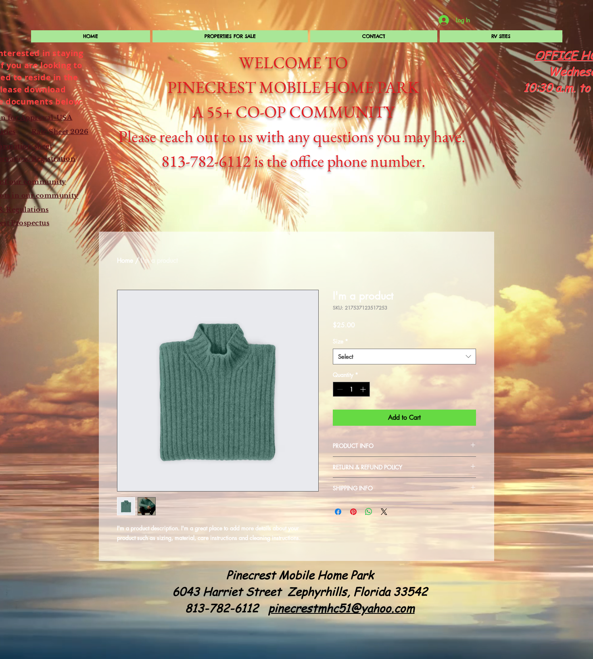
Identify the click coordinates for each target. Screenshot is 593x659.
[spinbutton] (351, 389)
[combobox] (404, 356)
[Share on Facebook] (338, 512)
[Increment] (364, 389)
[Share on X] (384, 512)
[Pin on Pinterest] (353, 512)
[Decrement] (339, 389)
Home (125, 260)
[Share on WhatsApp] (369, 512)
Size (340, 341)
